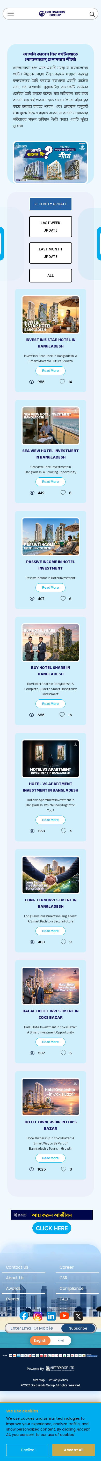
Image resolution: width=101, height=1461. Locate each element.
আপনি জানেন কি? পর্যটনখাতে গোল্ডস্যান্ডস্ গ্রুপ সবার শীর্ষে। (50, 57)
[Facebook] (23, 1315)
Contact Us (17, 1267)
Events (12, 1299)
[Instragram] (37, 1315)
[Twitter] (77, 1315)
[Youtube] (64, 1315)
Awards (13, 1288)
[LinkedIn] (50, 1315)
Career (67, 1267)
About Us (15, 1278)
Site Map (39, 1380)
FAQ (64, 1299)
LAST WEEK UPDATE (50, 226)
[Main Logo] (52, 13)
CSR (63, 1278)
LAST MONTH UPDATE (50, 253)
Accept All (73, 1449)
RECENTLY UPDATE (50, 204)
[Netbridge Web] (60, 1368)
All (50, 275)
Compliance (72, 1288)
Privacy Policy (58, 1380)
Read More (50, 370)
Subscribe (78, 1328)
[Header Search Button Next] (92, 14)
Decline (27, 1449)
